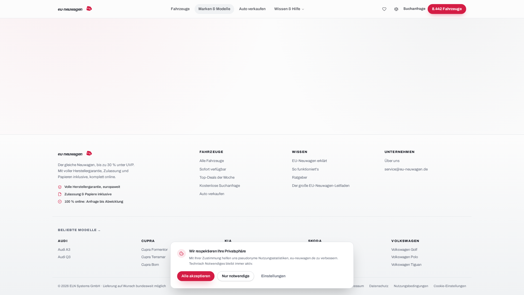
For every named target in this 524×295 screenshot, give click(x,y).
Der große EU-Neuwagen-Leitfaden (321, 186)
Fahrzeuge (180, 9)
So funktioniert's (305, 169)
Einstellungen (273, 276)
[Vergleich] (396, 9)
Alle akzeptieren (195, 276)
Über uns (392, 161)
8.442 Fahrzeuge (447, 9)
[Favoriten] (384, 9)
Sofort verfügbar (213, 169)
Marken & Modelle (214, 9)
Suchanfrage (414, 9)
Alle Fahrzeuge (212, 161)
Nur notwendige (235, 276)
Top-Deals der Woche (217, 177)
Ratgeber (299, 177)
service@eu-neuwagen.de (406, 169)
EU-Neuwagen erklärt (309, 161)
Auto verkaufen (252, 9)
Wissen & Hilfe (287, 9)
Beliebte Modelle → (79, 230)
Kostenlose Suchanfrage (220, 186)
